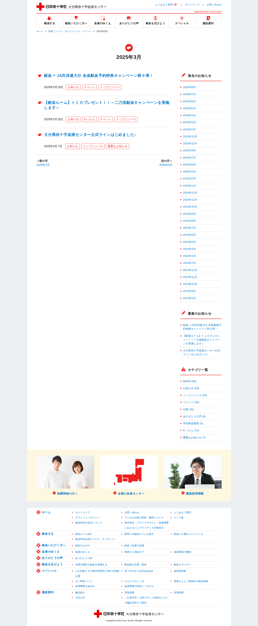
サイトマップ (192, 4)
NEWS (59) (189, 381)
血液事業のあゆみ (85, 586)
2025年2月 (43, 164)
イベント (89, 87)
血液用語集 (180, 571)
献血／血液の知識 (134, 545)
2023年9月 (189, 291)
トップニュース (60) (195, 395)
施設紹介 (80, 592)
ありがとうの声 (52, 557)
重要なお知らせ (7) (194, 437)
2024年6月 (189, 234)
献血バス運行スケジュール (188, 534)
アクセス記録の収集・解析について (144, 517)
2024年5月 (189, 242)
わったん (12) (191, 430)
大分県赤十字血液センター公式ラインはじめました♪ (90, 134)
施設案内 (48, 592)
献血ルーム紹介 (83, 534)
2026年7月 (189, 94)
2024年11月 (190, 199)
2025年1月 (189, 185)
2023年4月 (189, 298)
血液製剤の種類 (182, 552)
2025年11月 (190, 143)
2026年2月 (189, 129)
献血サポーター (182, 564)
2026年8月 (189, 87)
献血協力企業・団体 (135, 564)
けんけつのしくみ (134, 581)
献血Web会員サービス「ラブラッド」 (96, 539)
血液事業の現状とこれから (139, 586)
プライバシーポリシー (87, 517)
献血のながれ (82, 545)
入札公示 (80, 597)
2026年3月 (189, 122)
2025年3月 (189, 171)
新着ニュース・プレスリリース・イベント (69, 31)
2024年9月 (189, 214)
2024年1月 (189, 263)
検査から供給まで (134, 552)
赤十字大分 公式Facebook (138, 571)
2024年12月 (190, 192)
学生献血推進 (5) (193, 423)
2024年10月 (190, 206)
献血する (48, 533)
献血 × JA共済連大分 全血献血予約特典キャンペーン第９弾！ (98, 75)
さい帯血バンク (83, 581)
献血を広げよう (52, 564)
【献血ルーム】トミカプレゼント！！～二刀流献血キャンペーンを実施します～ (201, 339)
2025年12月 (190, 136)
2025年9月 (189, 150)
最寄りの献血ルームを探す (139, 534)
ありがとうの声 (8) (194, 416)
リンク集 (179, 517)
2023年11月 (190, 277)
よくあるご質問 (164, 4)
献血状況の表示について (88, 522)
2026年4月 (189, 115)
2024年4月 (189, 249)
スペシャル (49, 570)
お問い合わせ (214, 4)
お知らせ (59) (191, 388)
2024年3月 (189, 256)
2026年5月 (189, 108)
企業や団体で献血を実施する (91, 564)
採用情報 (179, 592)
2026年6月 (189, 101)
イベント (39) (191, 402)
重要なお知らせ (117, 146)
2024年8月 (189, 220)
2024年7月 (189, 227)
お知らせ (73, 87)
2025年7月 (189, 157)
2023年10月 (190, 284)
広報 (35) (188, 409)
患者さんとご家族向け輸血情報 (191, 581)
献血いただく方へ (54, 545)
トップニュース (110, 87)
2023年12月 (190, 270)
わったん (89, 119)
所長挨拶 (129, 592)
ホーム (39, 31)
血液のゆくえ (51, 551)
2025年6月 (165, 164)
